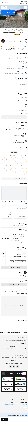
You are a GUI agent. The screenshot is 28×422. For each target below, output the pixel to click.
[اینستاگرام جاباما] (10, 366)
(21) (20, 32)
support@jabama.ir (9, 404)
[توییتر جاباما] (14, 366)
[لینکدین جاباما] (17, 366)
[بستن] (2, 11)
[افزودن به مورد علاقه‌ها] (2, 7)
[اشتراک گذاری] (5, 7)
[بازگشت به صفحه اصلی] (3, 373)
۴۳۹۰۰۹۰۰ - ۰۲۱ (24, 404)
